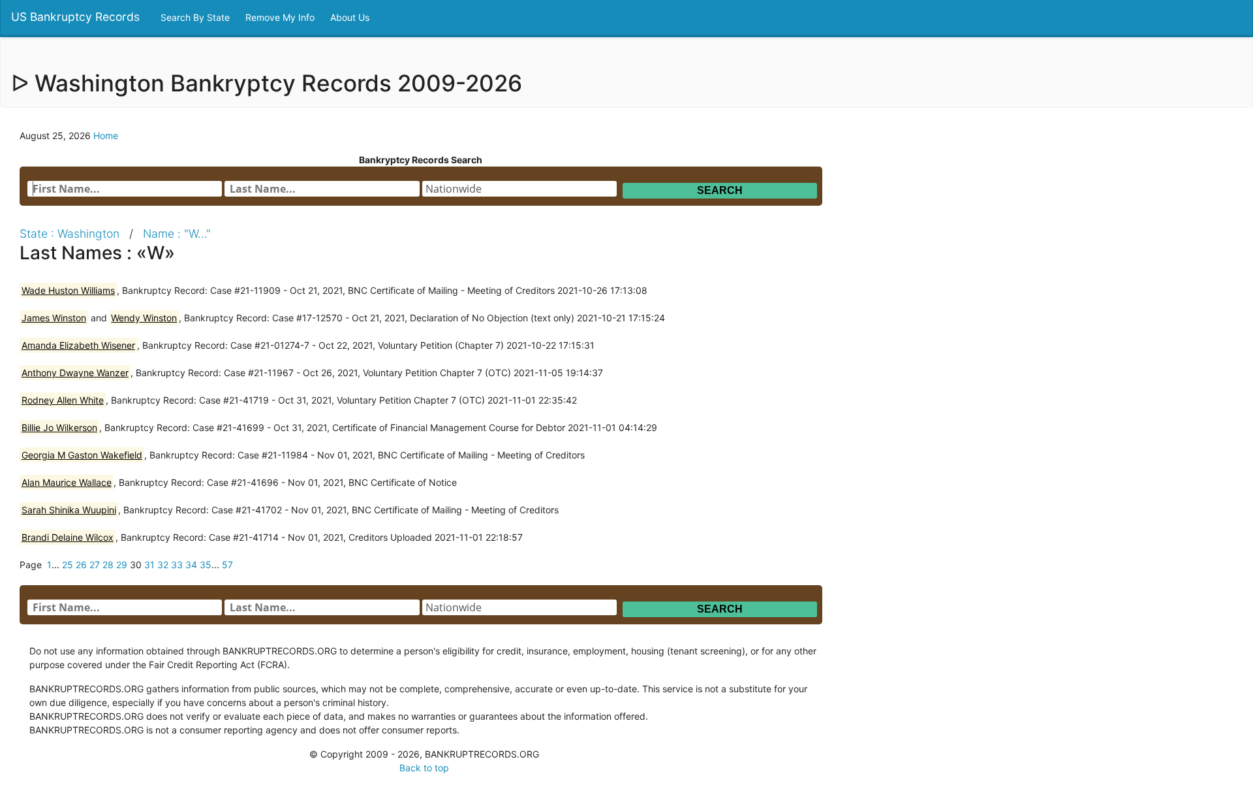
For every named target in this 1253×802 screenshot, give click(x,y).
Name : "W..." (177, 233)
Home (105, 135)
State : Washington (69, 233)
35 (205, 564)
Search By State (196, 17)
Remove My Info (281, 17)
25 (67, 564)
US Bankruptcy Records (75, 17)
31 (149, 564)
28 (108, 564)
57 (227, 564)
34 (191, 564)
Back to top (424, 767)
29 (121, 564)
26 (81, 564)
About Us (351, 17)
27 (94, 564)
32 (162, 564)
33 (177, 564)
